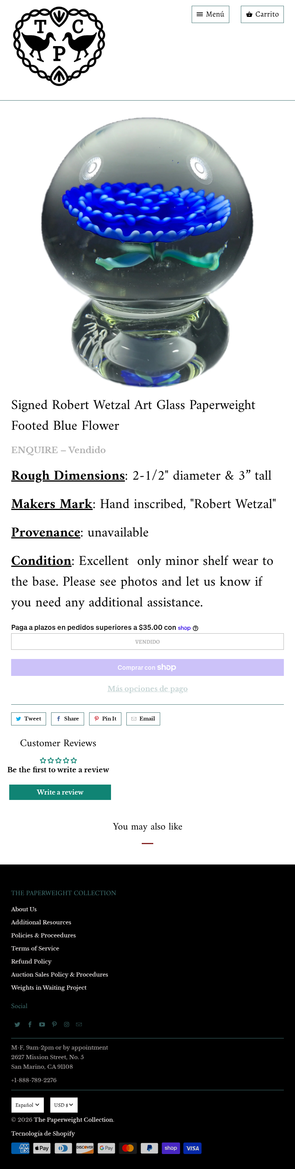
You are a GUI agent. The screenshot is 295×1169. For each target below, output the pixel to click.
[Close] (258, 419)
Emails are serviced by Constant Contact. (100, 712)
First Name (50, 516)
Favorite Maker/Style (62, 649)
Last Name (50, 560)
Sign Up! (147, 734)
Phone (45, 605)
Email (44, 472)
